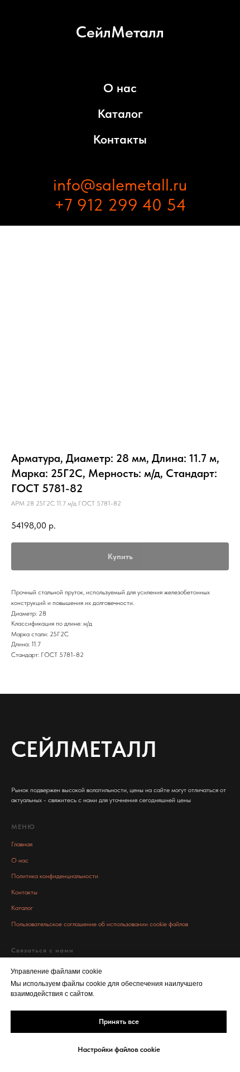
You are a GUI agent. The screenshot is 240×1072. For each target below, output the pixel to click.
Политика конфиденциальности (54, 876)
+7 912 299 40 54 (120, 204)
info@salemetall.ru (120, 184)
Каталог (120, 113)
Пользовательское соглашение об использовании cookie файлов (99, 924)
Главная (21, 844)
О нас (120, 87)
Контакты (120, 139)
